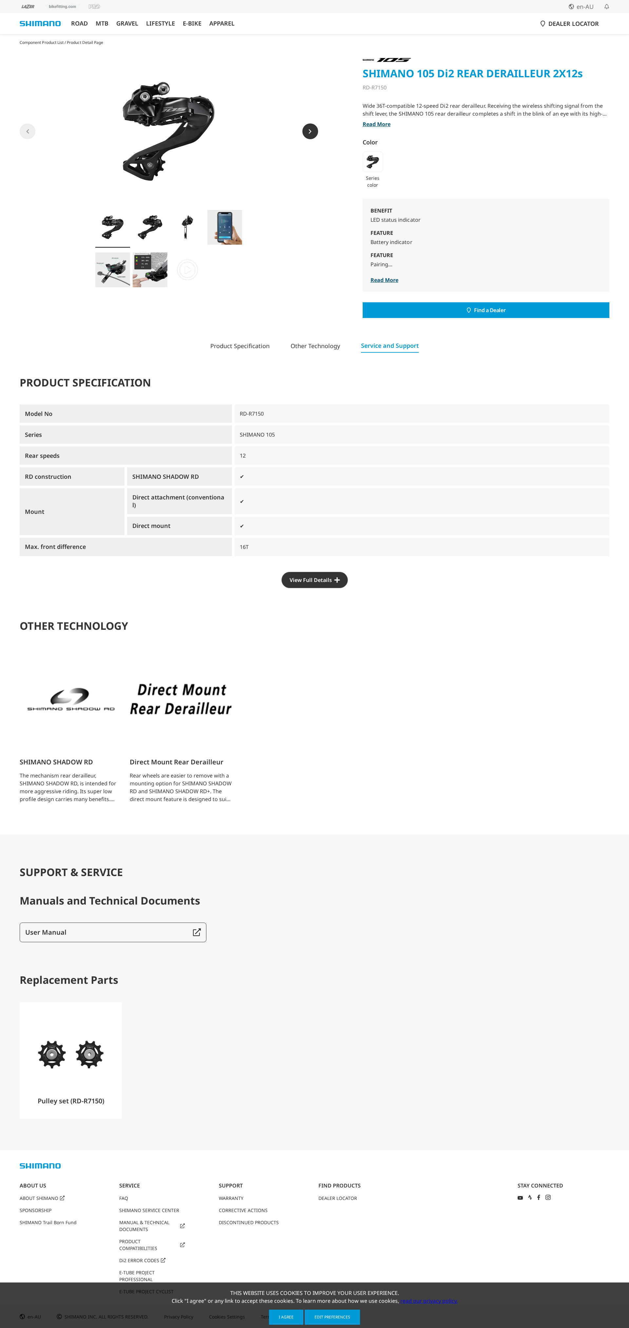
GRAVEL (127, 23)
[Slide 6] (150, 270)
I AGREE (286, 1317)
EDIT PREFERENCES (332, 1317)
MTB (102, 23)
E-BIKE (192, 23)
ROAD (79, 23)
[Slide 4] (224, 227)
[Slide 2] (150, 227)
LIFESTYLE (160, 23)
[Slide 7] (187, 270)
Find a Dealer (489, 310)
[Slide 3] (187, 227)
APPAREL (222, 23)
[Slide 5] (112, 270)
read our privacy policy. (429, 1300)
